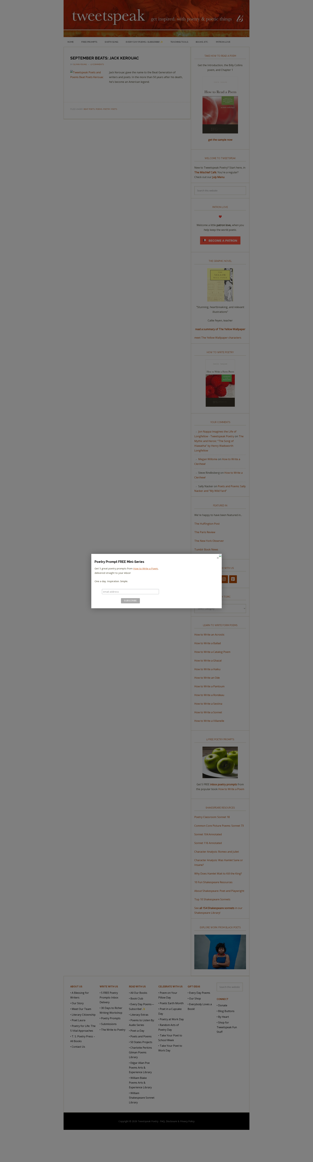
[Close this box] (218, 558)
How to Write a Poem (145, 568)
